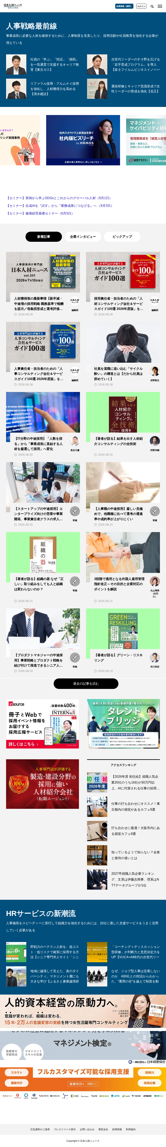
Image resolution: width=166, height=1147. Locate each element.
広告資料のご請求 (40, 1129)
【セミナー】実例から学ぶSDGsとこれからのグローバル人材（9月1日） (59, 198)
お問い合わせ (87, 1129)
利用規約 (131, 1129)
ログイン (141, 6)
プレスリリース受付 (65, 1129)
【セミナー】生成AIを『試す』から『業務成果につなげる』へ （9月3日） (60, 205)
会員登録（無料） (124, 6)
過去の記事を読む (86, 683)
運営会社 (103, 1129)
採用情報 (117, 1129)
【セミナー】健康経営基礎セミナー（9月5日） (40, 213)
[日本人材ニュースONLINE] (13, 6)
